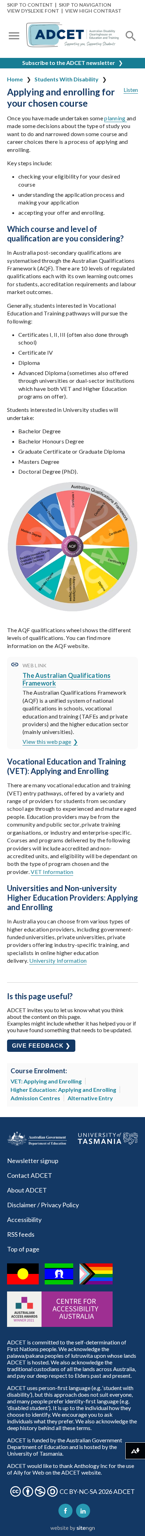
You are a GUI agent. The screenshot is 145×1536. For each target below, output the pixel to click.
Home (15, 79)
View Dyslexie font (33, 11)
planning (115, 118)
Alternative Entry (90, 1098)
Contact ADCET (29, 1175)
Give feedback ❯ (41, 1046)
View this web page (47, 741)
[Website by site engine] (72, 1528)
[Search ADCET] (131, 44)
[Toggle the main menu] (14, 36)
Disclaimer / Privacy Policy (43, 1205)
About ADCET (27, 1190)
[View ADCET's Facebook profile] (65, 1511)
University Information (58, 960)
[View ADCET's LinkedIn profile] (83, 1511)
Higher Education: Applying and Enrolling (63, 1089)
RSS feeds (20, 1234)
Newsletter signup (32, 1160)
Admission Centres (35, 1098)
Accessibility (24, 1219)
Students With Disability (66, 79)
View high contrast (93, 11)
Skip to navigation (85, 5)
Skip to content (30, 5)
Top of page (23, 1249)
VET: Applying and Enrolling (46, 1081)
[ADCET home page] (72, 36)
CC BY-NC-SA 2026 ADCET (97, 1491)
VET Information (52, 871)
